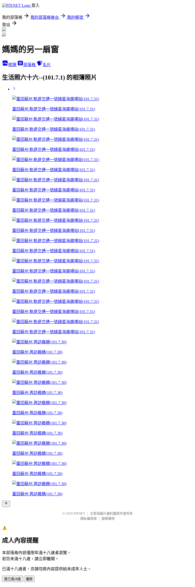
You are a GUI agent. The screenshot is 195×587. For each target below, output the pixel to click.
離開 (29, 579)
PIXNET (79, 513)
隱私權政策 (88, 518)
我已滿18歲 (12, 579)
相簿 (12, 65)
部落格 (30, 65)
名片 (47, 65)
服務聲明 (108, 518)
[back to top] (6, 504)
